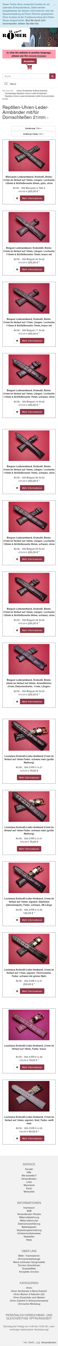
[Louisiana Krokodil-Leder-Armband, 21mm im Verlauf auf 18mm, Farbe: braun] (29, 1025)
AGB (29, 1210)
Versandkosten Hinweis (29, 1214)
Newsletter (29, 1236)
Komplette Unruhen (29, 1271)
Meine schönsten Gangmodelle (29, 1262)
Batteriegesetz (29, 1226)
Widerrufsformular (29, 1220)
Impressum (29, 1207)
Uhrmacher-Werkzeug (29, 1303)
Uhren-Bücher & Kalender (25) (29, 1294)
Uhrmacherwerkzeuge (29, 1258)
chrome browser (37, 55)
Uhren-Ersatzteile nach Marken (29, 1297)
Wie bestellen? (29, 1175)
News (29, 1239)
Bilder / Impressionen (29, 1255)
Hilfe (29, 1172)
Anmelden (29, 61)
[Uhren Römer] (14, 34)
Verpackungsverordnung (29, 1230)
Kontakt (29, 1169)
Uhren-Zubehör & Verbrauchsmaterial (29, 1300)
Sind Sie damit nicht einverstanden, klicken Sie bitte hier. (24, 22)
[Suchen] (52, 76)
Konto (29, 1188)
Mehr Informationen (32, 198)
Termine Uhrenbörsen (29, 1265)
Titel (32, 128)
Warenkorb (29, 1185)
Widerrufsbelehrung (29, 1217)
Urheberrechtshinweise (29, 1233)
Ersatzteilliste (29, 1268)
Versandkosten (29, 1178)
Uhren (29, 1287)
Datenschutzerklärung (29, 1223)
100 (32, 133)
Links (29, 1181)
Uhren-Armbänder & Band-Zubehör (29, 1291)
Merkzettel (29, 1191)
